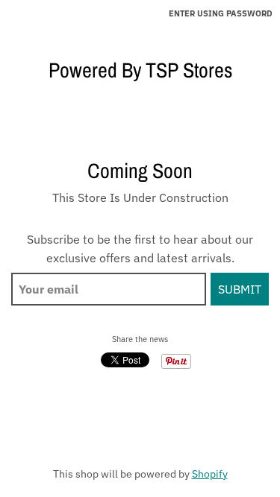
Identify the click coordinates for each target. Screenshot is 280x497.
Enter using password (221, 13)
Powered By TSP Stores (140, 70)
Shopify (210, 474)
